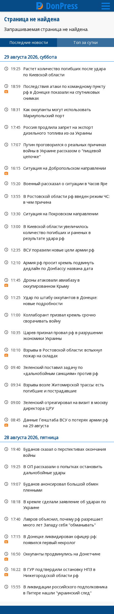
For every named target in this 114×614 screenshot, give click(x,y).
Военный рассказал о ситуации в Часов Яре (57, 183)
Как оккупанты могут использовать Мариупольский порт (57, 112)
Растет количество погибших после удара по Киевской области (57, 71)
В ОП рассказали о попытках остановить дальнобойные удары (57, 469)
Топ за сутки (85, 42)
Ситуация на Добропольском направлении (57, 169)
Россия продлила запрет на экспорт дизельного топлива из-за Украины (57, 130)
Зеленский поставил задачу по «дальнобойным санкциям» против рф (57, 370)
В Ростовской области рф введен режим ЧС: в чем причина (57, 199)
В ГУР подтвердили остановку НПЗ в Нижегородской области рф (57, 572)
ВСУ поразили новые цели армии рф (57, 250)
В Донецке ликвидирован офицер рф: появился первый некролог (57, 539)
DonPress (62, 5)
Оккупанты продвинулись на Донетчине (57, 555)
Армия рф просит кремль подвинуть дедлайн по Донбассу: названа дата (57, 265)
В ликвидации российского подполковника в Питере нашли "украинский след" (57, 589)
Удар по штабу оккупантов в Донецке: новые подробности (57, 300)
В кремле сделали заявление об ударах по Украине (57, 504)
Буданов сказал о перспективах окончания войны (57, 452)
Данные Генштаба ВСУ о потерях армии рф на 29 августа (57, 422)
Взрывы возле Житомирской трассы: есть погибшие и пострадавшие (57, 387)
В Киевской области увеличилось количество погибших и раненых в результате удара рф (57, 232)
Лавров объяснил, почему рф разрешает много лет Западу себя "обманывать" (57, 521)
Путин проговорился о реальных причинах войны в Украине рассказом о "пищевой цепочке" (57, 150)
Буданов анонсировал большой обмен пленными (57, 486)
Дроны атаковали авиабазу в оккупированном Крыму (57, 282)
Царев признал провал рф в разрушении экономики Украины (57, 335)
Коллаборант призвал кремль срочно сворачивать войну (57, 317)
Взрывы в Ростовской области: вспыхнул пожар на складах (57, 352)
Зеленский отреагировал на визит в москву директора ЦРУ (57, 405)
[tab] (28, 42)
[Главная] (39, 5)
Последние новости (28, 42)
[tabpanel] (57, 324)
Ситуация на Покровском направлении (57, 213)
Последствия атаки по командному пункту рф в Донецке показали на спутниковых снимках (57, 92)
